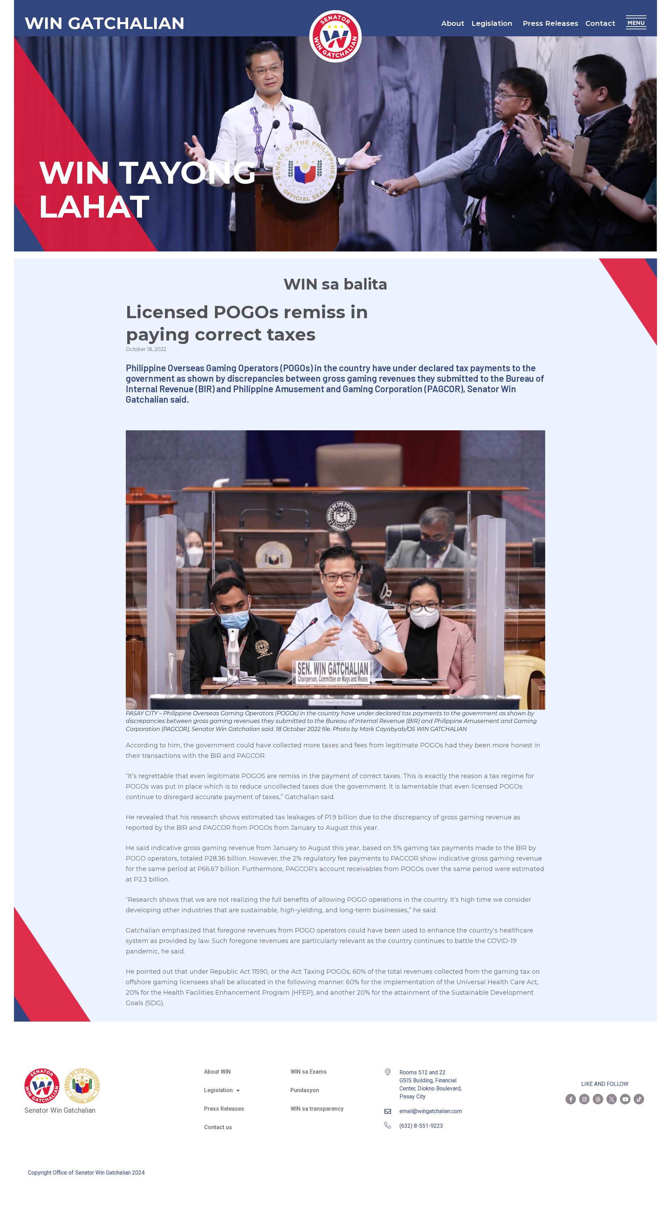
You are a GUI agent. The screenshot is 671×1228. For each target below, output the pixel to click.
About (452, 23)
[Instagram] (584, 1099)
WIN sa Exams (308, 1071)
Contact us (218, 1127)
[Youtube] (625, 1099)
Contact (600, 23)
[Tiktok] (639, 1099)
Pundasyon (304, 1090)
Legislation (491, 23)
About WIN (217, 1071)
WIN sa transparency (317, 1108)
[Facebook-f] (570, 1099)
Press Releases (550, 23)
